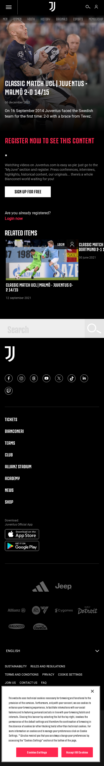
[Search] (88, 7)
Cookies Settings (37, 752)
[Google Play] (22, 546)
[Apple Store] (22, 534)
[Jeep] (63, 587)
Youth (31, 18)
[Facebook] (9, 378)
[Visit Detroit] (87, 610)
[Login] (96, 7)
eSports (78, 18)
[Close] (92, 691)
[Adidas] (40, 587)
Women (17, 18)
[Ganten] (40, 627)
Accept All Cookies (77, 752)
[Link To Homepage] (52, 7)
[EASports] (40, 610)
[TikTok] (71, 378)
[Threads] (34, 378)
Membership (96, 18)
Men (5, 18)
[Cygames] (64, 611)
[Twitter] (59, 378)
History (45, 18)
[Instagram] (21, 378)
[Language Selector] (97, 652)
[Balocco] (17, 627)
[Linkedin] (84, 378)
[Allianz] (17, 611)
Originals (61, 18)
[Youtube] (46, 378)
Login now (14, 218)
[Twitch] (9, 391)
